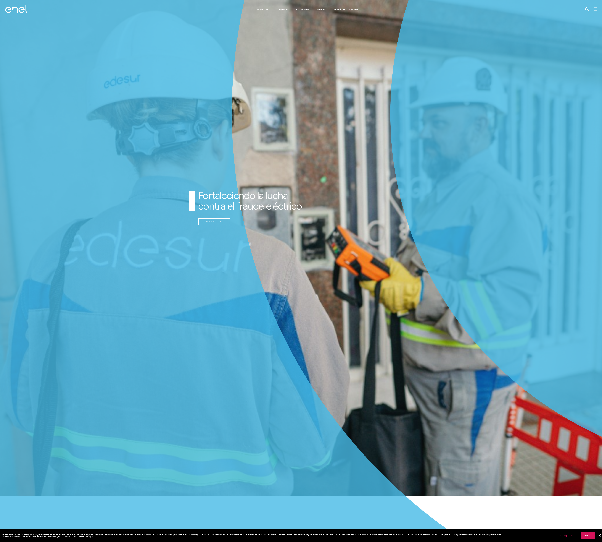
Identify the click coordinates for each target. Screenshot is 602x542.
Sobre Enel (263, 9)
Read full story (277, 221)
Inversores (302, 9)
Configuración (567, 535)
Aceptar (588, 535)
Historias (283, 9)
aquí (91, 537)
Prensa (321, 9)
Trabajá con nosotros (345, 9)
